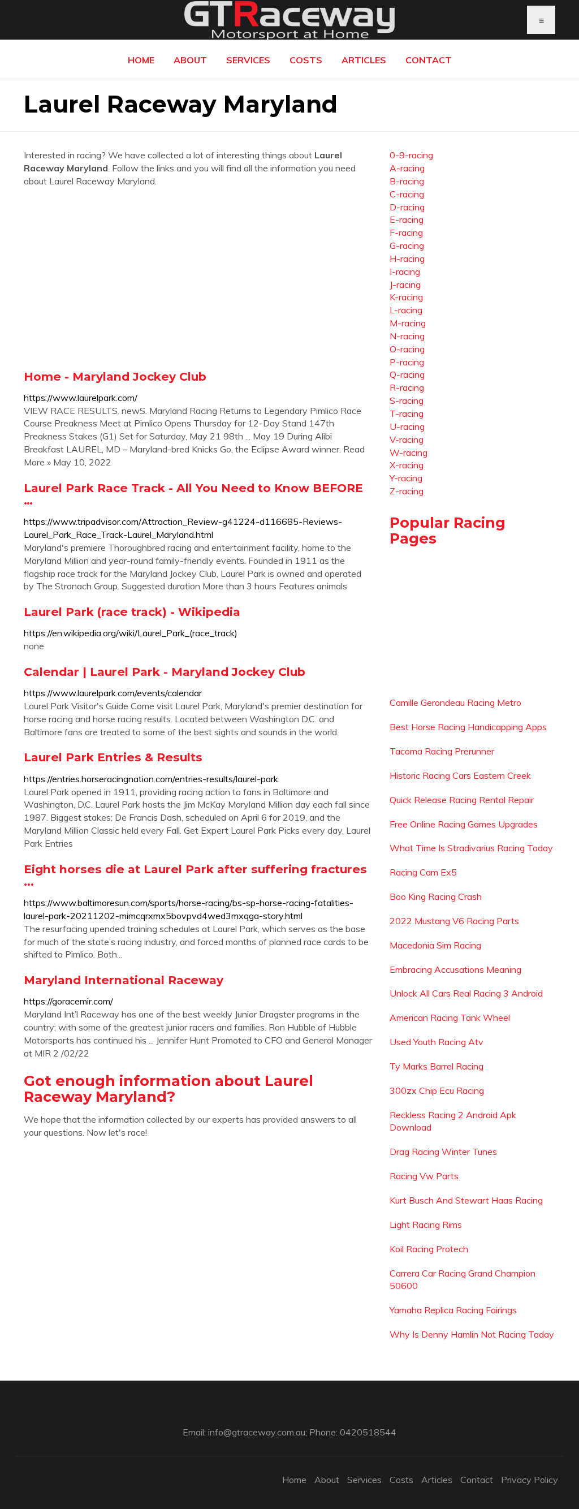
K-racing (406, 297)
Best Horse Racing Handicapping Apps (468, 726)
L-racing (406, 310)
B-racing (407, 181)
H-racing (407, 258)
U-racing (407, 426)
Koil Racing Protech (429, 1248)
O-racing (407, 349)
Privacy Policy (529, 1479)
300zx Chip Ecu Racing (437, 1090)
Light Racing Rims (426, 1224)
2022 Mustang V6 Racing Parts (454, 920)
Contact (428, 60)
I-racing (405, 271)
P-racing (407, 362)
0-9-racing (411, 155)
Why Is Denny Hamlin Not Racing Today (472, 1334)
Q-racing (407, 374)
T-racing (407, 413)
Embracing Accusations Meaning (455, 969)
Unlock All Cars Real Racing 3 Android (466, 993)
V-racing (407, 439)
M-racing (408, 323)
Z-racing (407, 491)
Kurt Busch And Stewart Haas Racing (466, 1200)
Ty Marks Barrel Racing (436, 1066)
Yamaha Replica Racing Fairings (453, 1310)
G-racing (407, 245)
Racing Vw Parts (424, 1176)
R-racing (407, 387)
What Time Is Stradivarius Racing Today (471, 847)
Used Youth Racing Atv (436, 1041)
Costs (306, 60)
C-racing (407, 194)
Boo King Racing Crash (436, 896)
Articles (364, 60)
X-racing (407, 465)
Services (248, 60)
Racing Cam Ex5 (423, 872)
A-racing (407, 168)
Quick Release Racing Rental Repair (462, 799)
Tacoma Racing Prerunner (442, 751)
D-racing (407, 207)
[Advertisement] (198, 278)
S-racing (407, 400)
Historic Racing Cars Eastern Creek (460, 775)
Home (141, 60)
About (190, 60)
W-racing (408, 452)
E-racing (407, 219)
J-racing (405, 284)
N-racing (407, 336)
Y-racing (406, 478)
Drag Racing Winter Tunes (443, 1151)
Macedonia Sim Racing (435, 945)
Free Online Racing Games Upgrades (464, 824)
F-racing (406, 232)
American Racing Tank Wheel (450, 1017)
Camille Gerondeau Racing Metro (455, 702)
